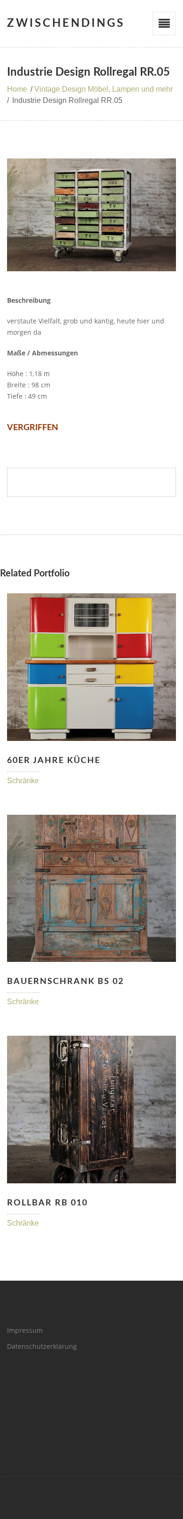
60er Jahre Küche (53, 760)
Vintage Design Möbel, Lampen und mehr (103, 89)
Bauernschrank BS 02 (65, 981)
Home (17, 89)
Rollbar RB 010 (47, 1203)
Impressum (25, 1330)
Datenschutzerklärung (42, 1346)
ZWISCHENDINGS (66, 23)
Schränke (23, 781)
